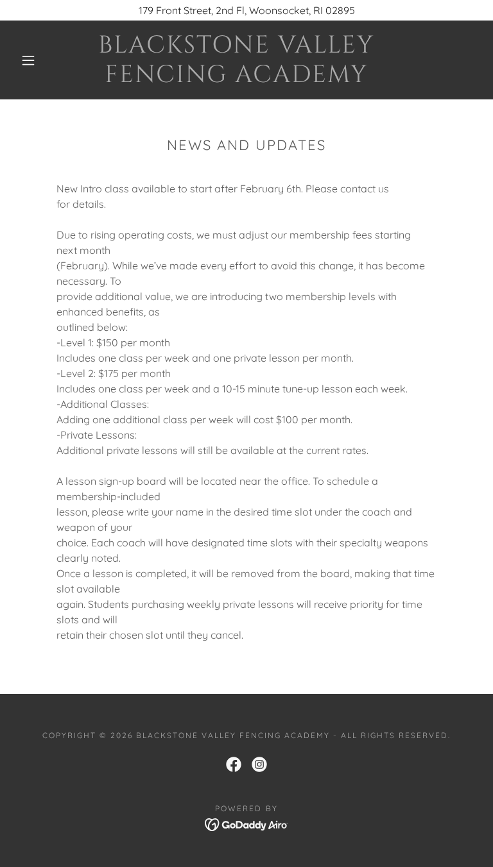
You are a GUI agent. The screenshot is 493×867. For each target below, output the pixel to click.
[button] (28, 60)
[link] (236, 78)
